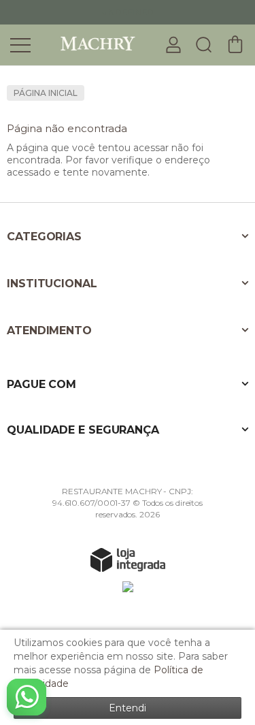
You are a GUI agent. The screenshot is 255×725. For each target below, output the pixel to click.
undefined (127, 12)
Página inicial (46, 93)
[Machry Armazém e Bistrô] (88, 44)
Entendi (127, 708)
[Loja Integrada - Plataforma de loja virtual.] (127, 559)
